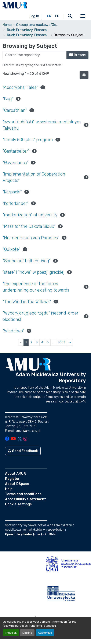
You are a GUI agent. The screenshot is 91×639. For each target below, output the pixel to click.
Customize (45, 632)
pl (57, 16)
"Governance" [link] (15, 162)
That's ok (11, 632)
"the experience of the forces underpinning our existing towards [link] (36, 287)
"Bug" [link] (8, 98)
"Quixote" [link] (11, 249)
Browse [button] (79, 55)
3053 (61, 342)
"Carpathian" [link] (15, 110)
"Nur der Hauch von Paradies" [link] (31, 237)
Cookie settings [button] (18, 504)
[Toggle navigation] (82, 16)
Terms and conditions (23, 494)
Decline (27, 632)
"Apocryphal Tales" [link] (20, 87)
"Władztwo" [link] (13, 330)
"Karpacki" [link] (12, 191)
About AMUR (15, 474)
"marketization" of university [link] (30, 214)
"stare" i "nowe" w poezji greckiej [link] (34, 272)
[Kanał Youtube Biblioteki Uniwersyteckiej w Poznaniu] (13, 439)
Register (12, 479)
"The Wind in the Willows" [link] (27, 301)
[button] (15, 5)
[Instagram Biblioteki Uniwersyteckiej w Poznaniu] (25, 439)
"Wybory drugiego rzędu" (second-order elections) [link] (40, 316)
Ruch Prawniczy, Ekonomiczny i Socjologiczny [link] (28, 30)
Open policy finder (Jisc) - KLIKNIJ (30, 534)
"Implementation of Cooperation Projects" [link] (34, 177)
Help (8, 489)
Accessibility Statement (25, 499)
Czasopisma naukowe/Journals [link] (37, 25)
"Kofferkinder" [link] (16, 203)
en (49, 16)
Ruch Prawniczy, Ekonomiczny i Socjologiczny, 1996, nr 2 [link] (28, 35)
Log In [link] (34, 16)
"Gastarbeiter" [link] (16, 151)
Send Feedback (24, 451)
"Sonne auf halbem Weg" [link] (27, 260)
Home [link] (7, 25)
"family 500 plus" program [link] (28, 139)
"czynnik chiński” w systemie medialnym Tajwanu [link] (42, 125)
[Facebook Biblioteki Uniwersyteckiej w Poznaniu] (7, 439)
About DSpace (17, 484)
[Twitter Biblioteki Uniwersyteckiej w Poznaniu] (20, 439)
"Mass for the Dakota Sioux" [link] (29, 226)
